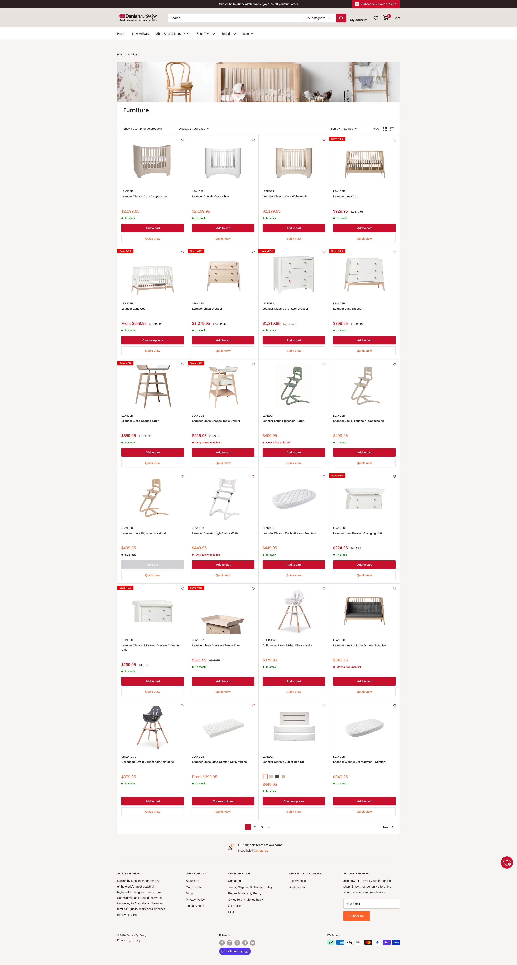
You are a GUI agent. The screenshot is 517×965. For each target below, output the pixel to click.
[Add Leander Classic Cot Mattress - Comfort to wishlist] (394, 705)
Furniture (133, 54)
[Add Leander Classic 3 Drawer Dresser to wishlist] (324, 252)
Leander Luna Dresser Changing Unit (357, 533)
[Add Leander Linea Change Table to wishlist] (183, 364)
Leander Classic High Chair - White (215, 533)
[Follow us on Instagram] (229, 943)
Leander (127, 191)
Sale (246, 33)
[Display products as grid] (385, 129)
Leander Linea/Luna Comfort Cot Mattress (219, 761)
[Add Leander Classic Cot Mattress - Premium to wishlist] (324, 476)
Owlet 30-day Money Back (245, 899)
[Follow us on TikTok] (245, 943)
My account (358, 20)
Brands (226, 33)
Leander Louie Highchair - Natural (143, 533)
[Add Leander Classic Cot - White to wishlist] (253, 140)
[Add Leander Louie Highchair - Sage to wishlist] (324, 364)
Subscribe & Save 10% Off (378, 4)
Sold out (152, 564)
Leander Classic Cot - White (210, 196)
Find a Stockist (195, 905)
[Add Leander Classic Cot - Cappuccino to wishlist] (183, 140)
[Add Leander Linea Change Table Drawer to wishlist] (253, 364)
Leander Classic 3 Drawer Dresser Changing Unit (150, 647)
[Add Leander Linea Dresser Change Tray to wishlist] (253, 588)
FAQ (231, 912)
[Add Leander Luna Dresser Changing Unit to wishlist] (394, 476)
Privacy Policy (195, 899)
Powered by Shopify (129, 940)
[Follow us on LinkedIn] (252, 943)
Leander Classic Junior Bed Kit (283, 761)
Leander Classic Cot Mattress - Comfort (359, 761)
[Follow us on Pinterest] (237, 943)
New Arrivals (140, 33)
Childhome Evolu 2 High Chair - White (287, 645)
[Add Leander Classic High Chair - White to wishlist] (253, 476)
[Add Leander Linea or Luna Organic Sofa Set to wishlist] (394, 588)
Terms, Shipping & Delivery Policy (250, 887)
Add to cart (152, 228)
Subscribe (356, 916)
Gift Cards (235, 905)
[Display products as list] (392, 129)
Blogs (189, 893)
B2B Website (297, 880)
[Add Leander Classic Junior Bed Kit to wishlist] (324, 705)
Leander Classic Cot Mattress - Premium (289, 533)
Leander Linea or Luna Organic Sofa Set (359, 645)
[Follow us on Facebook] (222, 943)
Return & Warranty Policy (244, 893)
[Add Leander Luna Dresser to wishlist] (394, 252)
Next (386, 827)
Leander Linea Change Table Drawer (216, 420)
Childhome (270, 640)
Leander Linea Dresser (207, 308)
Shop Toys (203, 33)
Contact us (261, 850)
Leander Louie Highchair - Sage (283, 420)
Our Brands (193, 887)
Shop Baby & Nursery (170, 33)
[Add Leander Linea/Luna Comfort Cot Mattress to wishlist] (253, 705)
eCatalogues (297, 887)
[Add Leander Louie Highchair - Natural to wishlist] (183, 476)
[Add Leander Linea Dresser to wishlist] (253, 252)
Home (121, 33)
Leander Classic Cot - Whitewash (285, 196)
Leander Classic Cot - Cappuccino (144, 196)
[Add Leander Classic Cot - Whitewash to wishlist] (324, 140)
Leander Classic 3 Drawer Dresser (285, 308)
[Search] (341, 18)
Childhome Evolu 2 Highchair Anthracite (147, 761)
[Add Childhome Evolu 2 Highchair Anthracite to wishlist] (183, 705)
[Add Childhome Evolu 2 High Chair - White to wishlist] (324, 588)
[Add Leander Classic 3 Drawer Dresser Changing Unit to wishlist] (183, 588)
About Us (192, 880)
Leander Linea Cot (345, 196)
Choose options (152, 340)
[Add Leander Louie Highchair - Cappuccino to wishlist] (394, 364)
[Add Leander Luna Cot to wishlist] (183, 252)
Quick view (152, 238)
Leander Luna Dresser (348, 308)
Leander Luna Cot (133, 308)
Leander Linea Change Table (140, 420)
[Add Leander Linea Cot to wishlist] (394, 140)
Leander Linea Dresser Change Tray (216, 645)
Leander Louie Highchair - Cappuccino (358, 420)
